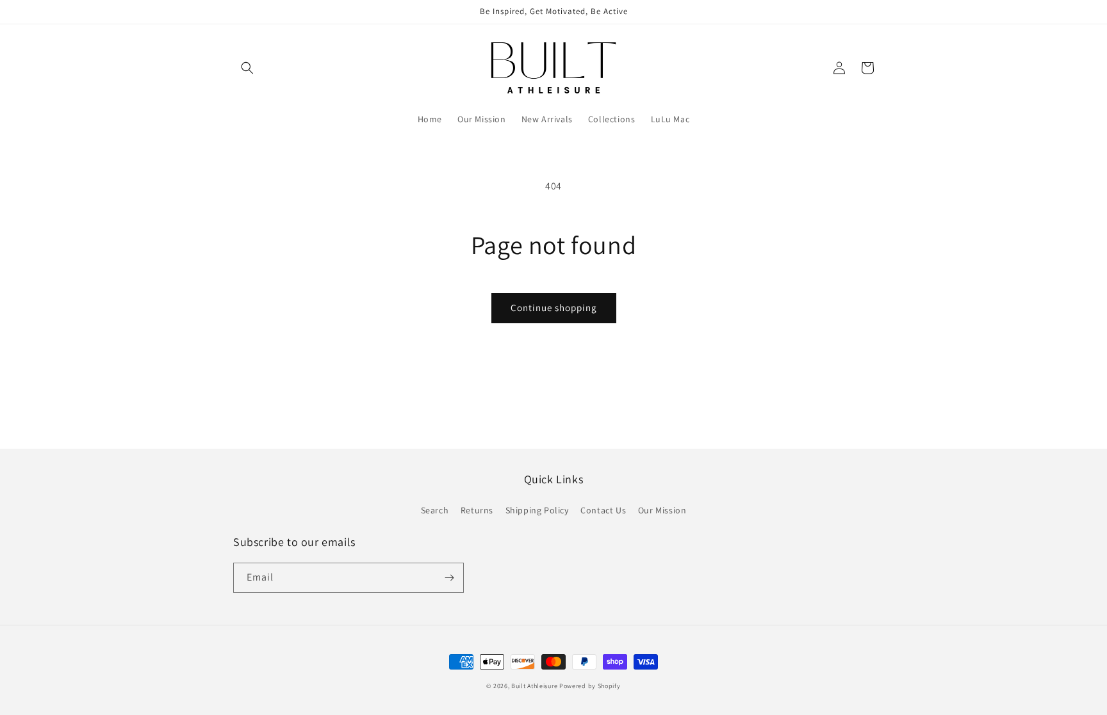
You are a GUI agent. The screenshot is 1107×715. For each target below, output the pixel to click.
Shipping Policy (537, 510)
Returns (477, 510)
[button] (247, 68)
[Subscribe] (449, 578)
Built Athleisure (535, 686)
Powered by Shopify (590, 686)
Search (435, 510)
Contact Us (603, 510)
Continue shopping (554, 307)
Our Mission (662, 510)
